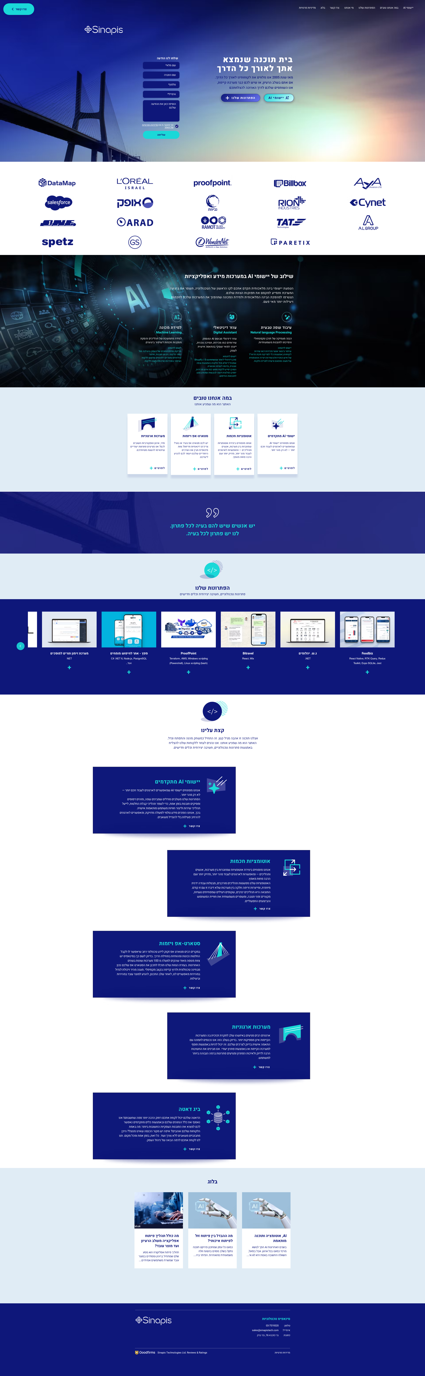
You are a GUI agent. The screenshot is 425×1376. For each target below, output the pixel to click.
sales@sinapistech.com (265, 1330)
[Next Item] (21, 646)
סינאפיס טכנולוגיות (276, 1318)
